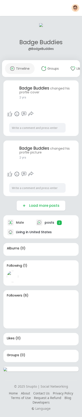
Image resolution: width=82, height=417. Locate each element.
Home (13, 393)
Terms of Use (21, 398)
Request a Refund (47, 398)
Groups (13, 355)
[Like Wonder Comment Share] (20, 114)
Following (14, 265)
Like (10, 114)
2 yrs (22, 97)
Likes (11, 338)
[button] (75, 8)
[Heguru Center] (27, 306)
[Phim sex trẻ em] (56, 306)
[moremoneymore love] (12, 319)
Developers (41, 402)
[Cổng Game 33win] (27, 319)
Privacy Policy (63, 393)
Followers (14, 295)
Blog (67, 398)
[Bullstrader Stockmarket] (12, 276)
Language (42, 408)
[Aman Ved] (41, 306)
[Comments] (24, 114)
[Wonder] (17, 114)
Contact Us (41, 393)
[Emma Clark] (12, 306)
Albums (13, 248)
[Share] (31, 114)
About (25, 393)
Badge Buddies (41, 42)
